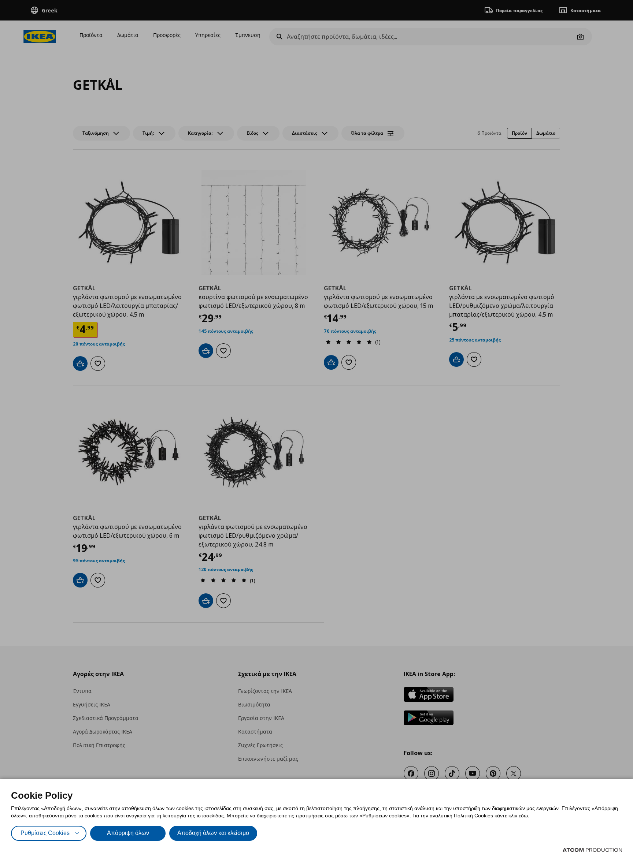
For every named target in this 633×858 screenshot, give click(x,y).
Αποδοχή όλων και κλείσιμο (213, 833)
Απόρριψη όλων (128, 833)
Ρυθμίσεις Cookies (45, 833)
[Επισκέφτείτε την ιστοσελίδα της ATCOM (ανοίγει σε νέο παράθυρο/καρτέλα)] (592, 850)
